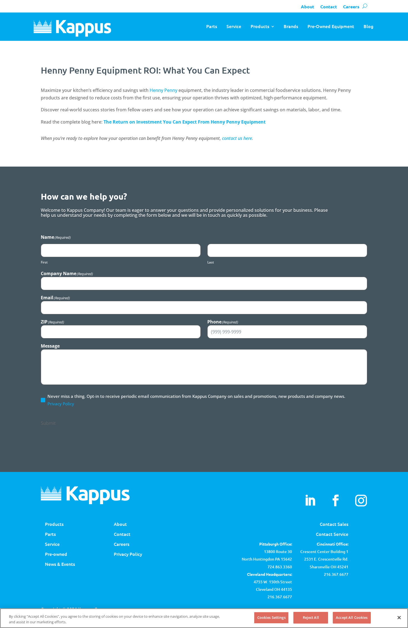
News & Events (60, 564)
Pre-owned (56, 554)
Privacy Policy (60, 403)
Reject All (311, 617)
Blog (368, 26)
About (307, 6)
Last (210, 262)
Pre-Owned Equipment (331, 26)
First (44, 262)
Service (233, 26)
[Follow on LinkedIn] (310, 500)
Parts (211, 26)
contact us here (237, 138)
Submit (48, 423)
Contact (328, 6)
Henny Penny (163, 90)
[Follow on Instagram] (361, 500)
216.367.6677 (336, 574)
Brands (291, 26)
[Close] (399, 617)
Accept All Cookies (351, 617)
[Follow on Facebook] (335, 500)
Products (260, 26)
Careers (351, 6)
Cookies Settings (271, 617)
